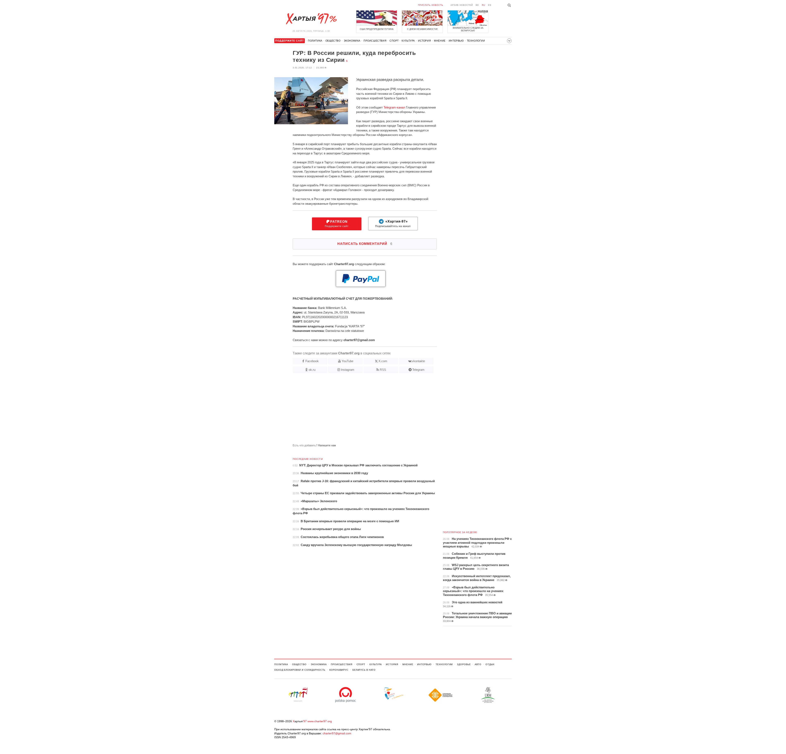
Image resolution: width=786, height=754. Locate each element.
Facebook (312, 361)
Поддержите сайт (337, 224)
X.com (382, 361)
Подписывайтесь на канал (393, 224)
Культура (408, 40)
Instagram (347, 369)
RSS (383, 369)
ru (483, 5)
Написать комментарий (364, 243)
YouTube (347, 361)
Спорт (394, 40)
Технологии (476, 40)
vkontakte (418, 361)
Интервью (456, 40)
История (424, 40)
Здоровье (464, 664)
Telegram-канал (394, 107)
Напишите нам (327, 445)
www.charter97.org (319, 721)
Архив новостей (462, 5)
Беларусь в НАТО (364, 670)
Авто (478, 664)
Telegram (418, 369)
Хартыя (311, 19)
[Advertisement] (355, 410)
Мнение (440, 40)
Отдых (490, 664)
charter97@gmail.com (337, 733)
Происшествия (375, 40)
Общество (333, 40)
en (489, 5)
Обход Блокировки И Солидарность (299, 670)
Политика (315, 40)
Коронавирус (338, 670)
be (477, 5)
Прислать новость (430, 5)
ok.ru (312, 369)
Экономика (352, 40)
